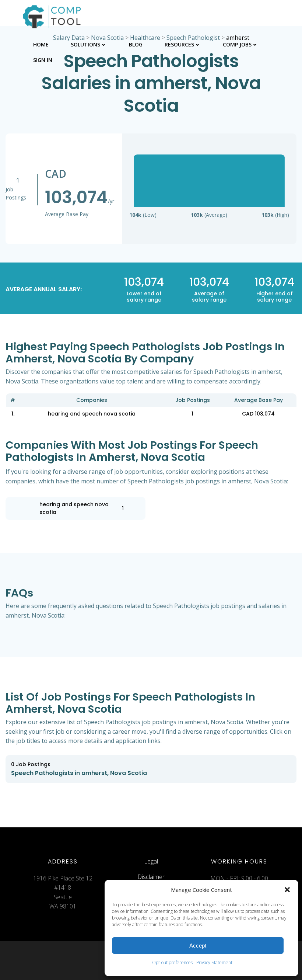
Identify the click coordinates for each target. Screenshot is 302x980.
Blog (136, 44)
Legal (151, 861)
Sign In (42, 59)
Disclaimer (151, 877)
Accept (197, 945)
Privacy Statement (214, 962)
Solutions (85, 44)
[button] (287, 889)
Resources (179, 44)
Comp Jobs (237, 44)
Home (41, 44)
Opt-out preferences (172, 962)
